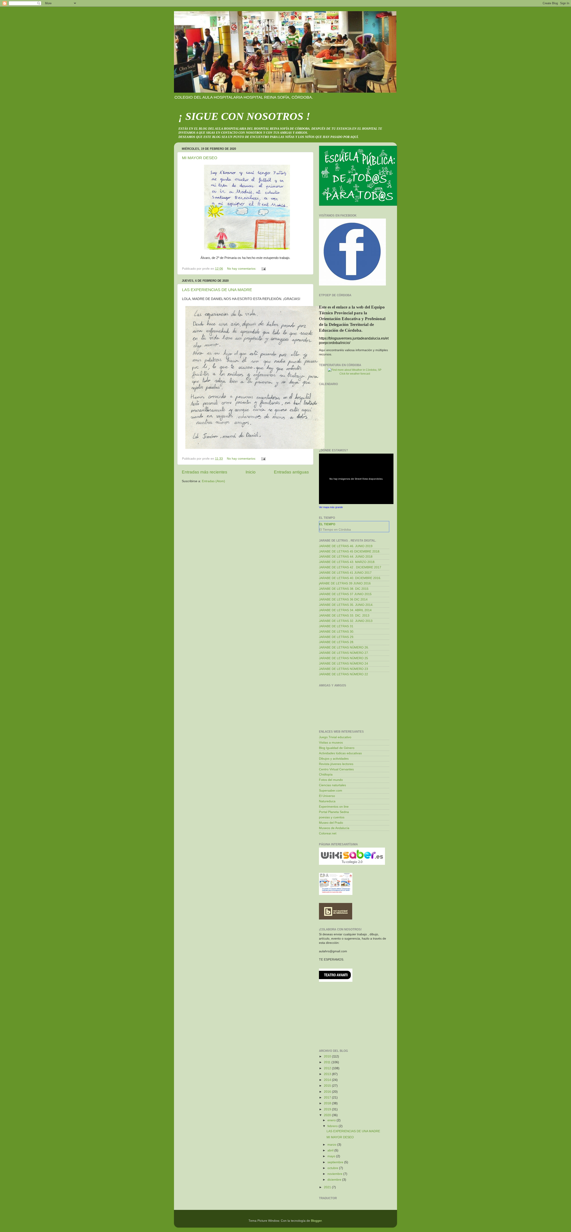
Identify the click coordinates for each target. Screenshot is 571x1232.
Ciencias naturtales (332, 785)
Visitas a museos (331, 742)
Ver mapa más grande (331, 507)
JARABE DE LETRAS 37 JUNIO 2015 (345, 594)
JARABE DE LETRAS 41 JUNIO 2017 (345, 572)
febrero (333, 1126)
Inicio (251, 472)
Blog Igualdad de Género (336, 748)
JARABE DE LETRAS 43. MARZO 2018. (347, 562)
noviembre (335, 1174)
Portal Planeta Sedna (334, 812)
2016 (328, 1091)
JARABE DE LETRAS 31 (336, 626)
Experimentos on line (334, 806)
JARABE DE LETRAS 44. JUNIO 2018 (345, 556)
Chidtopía (326, 774)
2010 (328, 1056)
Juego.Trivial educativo (335, 737)
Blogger (316, 1220)
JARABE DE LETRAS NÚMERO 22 (343, 674)
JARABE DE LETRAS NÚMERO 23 (343, 669)
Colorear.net (327, 833)
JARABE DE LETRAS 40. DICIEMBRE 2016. (350, 578)
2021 (328, 1187)
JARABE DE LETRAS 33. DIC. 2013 (344, 615)
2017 (328, 1097)
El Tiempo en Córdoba (335, 529)
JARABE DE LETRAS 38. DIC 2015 (343, 588)
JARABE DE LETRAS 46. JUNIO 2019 (345, 546)
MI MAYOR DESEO (199, 158)
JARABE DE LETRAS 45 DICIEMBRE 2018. (349, 551)
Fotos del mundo (331, 780)
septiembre (335, 1162)
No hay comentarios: (242, 268)
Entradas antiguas (291, 472)
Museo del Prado (331, 822)
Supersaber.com (330, 790)
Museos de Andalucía (334, 828)
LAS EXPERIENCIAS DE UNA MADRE (217, 290)
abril (330, 1150)
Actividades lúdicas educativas (340, 753)
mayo (331, 1156)
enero (332, 1120)
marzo (332, 1144)
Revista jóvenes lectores (336, 764)
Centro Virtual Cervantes (336, 769)
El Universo (327, 796)
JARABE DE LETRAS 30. (336, 631)
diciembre (334, 1179)
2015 (328, 1085)
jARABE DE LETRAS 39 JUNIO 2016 (345, 583)
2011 (327, 1062)
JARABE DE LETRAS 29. (336, 637)
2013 (328, 1074)
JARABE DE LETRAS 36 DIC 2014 (343, 599)
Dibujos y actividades (334, 758)
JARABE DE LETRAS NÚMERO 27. (344, 653)
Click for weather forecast (354, 373)
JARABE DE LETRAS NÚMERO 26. (344, 647)
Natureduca (327, 801)
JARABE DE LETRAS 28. (336, 642)
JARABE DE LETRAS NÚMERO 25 (343, 658)
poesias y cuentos (331, 817)
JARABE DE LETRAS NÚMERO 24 (343, 663)
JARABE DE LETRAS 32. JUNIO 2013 (345, 621)
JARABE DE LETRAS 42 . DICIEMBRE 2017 (350, 567)
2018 (328, 1103)
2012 (328, 1068)
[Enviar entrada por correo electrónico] (263, 268)
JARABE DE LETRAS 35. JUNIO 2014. (346, 605)
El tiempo (327, 524)
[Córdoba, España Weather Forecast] (354, 369)
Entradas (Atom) (213, 481)
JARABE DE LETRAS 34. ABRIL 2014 (345, 610)
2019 (328, 1109)
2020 (328, 1115)
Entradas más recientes (204, 472)
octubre (333, 1168)
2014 (328, 1080)
